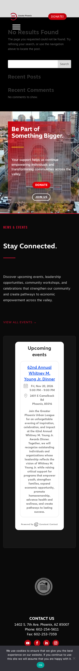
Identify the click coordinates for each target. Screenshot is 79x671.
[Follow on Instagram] (55, 643)
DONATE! (57, 16)
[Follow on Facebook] (37, 643)
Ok (40, 665)
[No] (74, 658)
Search (64, 64)
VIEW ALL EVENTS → (20, 322)
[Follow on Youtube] (28, 643)
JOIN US (41, 197)
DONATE (41, 185)
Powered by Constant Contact (39, 524)
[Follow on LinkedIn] (46, 643)
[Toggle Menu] (16, 27)
